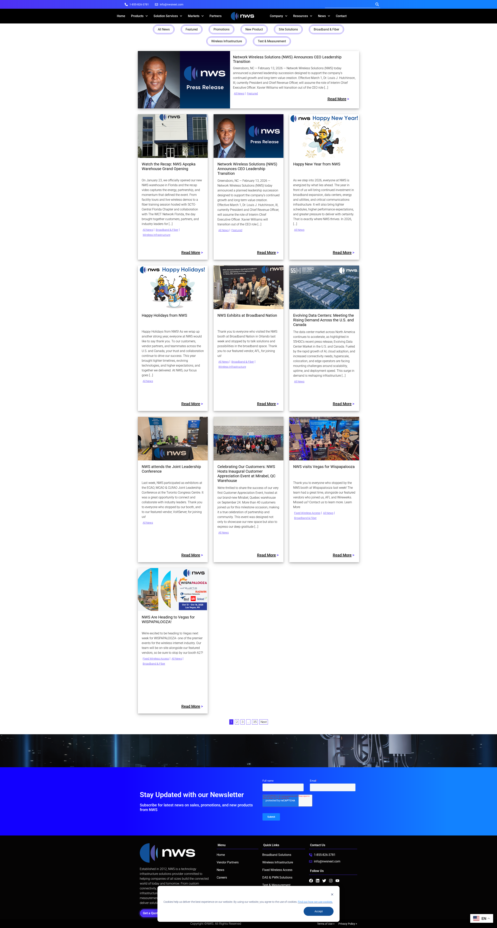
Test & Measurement (272, 41)
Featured (192, 29)
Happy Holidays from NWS (164, 315)
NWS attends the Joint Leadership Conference (171, 469)
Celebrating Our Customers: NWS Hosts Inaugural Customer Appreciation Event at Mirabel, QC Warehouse (246, 473)
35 (255, 722)
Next (264, 722)
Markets (193, 16)
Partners (215, 16)
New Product (254, 29)
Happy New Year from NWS (316, 164)
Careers (222, 877)
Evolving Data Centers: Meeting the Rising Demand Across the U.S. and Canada (323, 320)
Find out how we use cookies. (315, 901)
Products (137, 16)
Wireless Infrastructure (226, 41)
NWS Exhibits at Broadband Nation (247, 315)
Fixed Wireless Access (307, 513)
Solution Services (166, 16)
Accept (319, 911)
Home (121, 16)
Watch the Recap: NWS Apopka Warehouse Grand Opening (168, 166)
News (322, 16)
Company (276, 16)
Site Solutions (288, 29)
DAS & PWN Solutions (277, 877)
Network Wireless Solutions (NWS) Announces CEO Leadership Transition (287, 59)
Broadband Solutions (276, 855)
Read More (337, 99)
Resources (300, 16)
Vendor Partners (228, 862)
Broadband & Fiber (326, 29)
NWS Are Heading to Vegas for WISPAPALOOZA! (168, 619)
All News (164, 29)
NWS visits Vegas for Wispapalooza (324, 466)
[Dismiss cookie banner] (332, 894)
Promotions (221, 29)
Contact (341, 16)
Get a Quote (152, 913)
